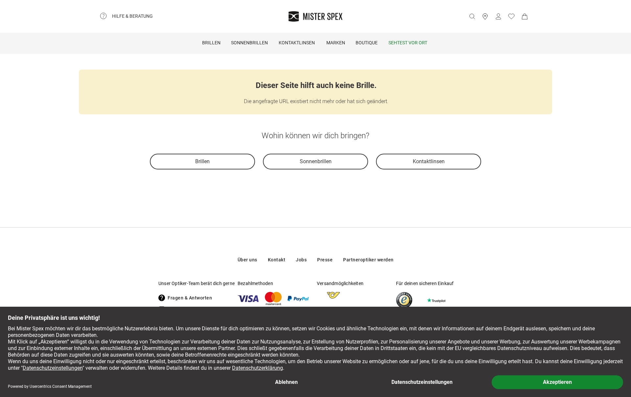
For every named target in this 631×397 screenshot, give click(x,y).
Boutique (367, 42)
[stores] (485, 16)
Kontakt (277, 259)
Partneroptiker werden (368, 259)
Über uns (247, 259)
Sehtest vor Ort (407, 42)
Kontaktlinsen (297, 42)
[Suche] (472, 16)
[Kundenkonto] (498, 16)
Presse (325, 259)
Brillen (211, 42)
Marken (335, 42)
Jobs (301, 259)
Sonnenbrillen (249, 42)
